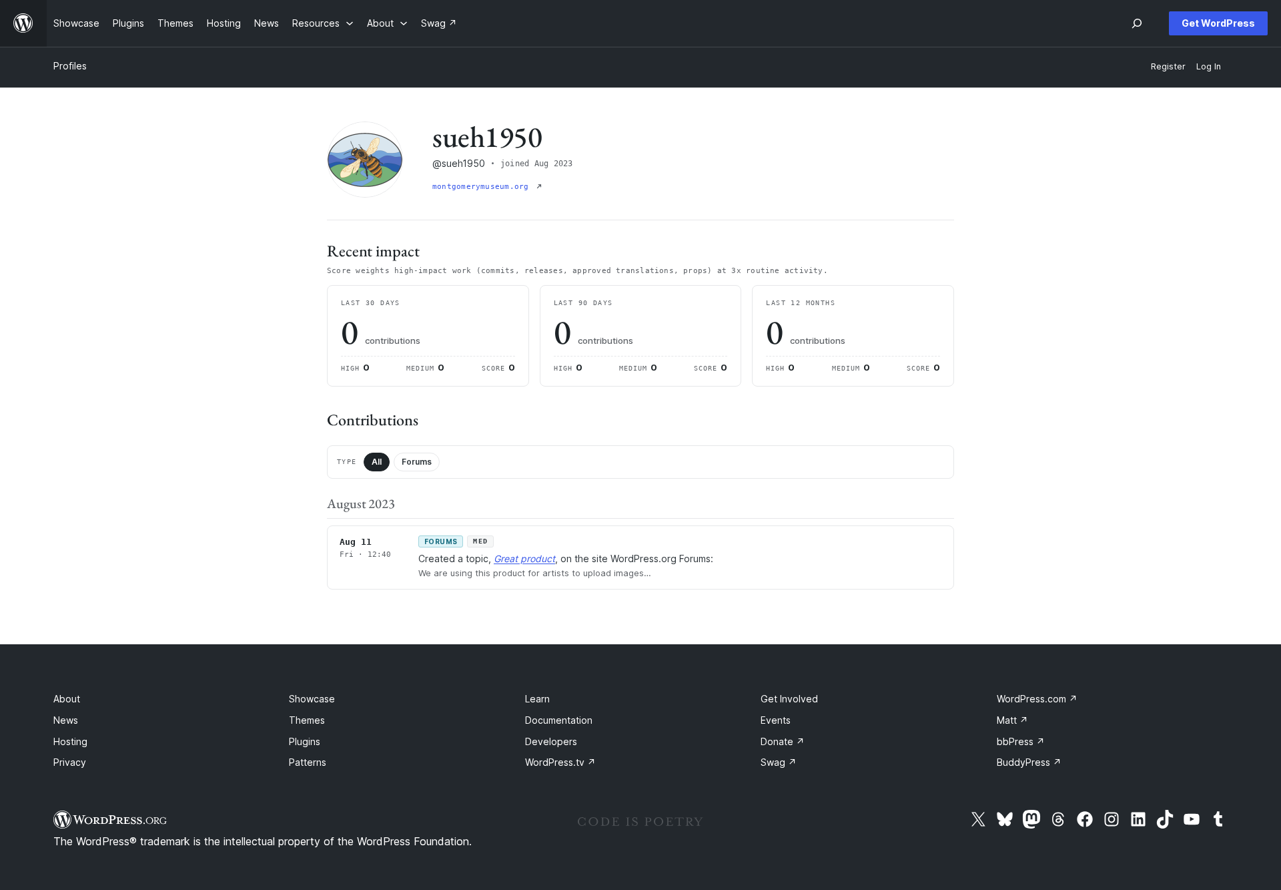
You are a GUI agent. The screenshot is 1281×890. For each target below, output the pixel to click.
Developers (551, 741)
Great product (524, 558)
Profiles (70, 65)
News (65, 720)
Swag (779, 762)
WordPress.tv (560, 762)
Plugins (304, 741)
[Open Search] (1137, 23)
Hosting (70, 741)
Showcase (312, 698)
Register (1168, 66)
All (377, 462)
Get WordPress (1218, 23)
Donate (783, 741)
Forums (417, 462)
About (66, 698)
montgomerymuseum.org (483, 186)
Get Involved (789, 698)
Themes (307, 720)
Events (776, 720)
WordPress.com (1037, 698)
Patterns (307, 762)
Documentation (558, 720)
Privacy (69, 762)
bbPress (1021, 741)
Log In (1208, 66)
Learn (537, 698)
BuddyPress (1029, 762)
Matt (1012, 720)
